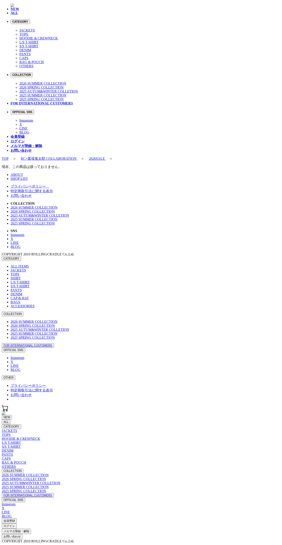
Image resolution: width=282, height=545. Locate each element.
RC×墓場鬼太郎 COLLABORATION (49, 158)
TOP (5, 158)
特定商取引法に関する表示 (32, 191)
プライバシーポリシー (30, 186)
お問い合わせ (21, 195)
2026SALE (97, 158)
